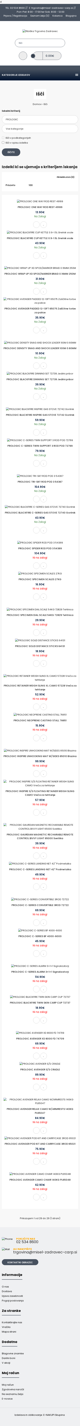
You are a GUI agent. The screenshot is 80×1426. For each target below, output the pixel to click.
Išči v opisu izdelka (17, 142)
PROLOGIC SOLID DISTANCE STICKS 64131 (40, 646)
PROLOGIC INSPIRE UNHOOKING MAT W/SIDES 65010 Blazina (40, 756)
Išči (45, 104)
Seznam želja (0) (39, 15)
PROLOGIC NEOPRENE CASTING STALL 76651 (40, 720)
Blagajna (71, 15)
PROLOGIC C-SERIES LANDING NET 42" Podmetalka (40, 869)
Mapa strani (9, 1331)
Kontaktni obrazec (20, 1262)
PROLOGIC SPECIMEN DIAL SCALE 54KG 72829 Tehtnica (40, 615)
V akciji (6, 1363)
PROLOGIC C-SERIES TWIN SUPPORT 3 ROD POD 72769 (40, 446)
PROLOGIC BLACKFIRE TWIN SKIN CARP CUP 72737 (40, 1002)
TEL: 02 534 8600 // (16, 8)
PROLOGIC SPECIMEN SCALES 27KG (40, 579)
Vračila (6, 1327)
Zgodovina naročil (13, 1389)
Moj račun (8, 1385)
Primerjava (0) (65, 177)
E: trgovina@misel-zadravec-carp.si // (52, 8)
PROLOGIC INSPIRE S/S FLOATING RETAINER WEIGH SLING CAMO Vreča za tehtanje (40, 793)
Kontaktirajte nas (12, 1322)
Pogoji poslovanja (13, 1300)
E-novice (7, 1398)
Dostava (7, 1291)
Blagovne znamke (13, 1353)
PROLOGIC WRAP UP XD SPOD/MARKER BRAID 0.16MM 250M (40, 274)
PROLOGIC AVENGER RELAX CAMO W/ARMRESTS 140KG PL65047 (40, 1111)
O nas (5, 1286)
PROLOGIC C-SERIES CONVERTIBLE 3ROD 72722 (40, 905)
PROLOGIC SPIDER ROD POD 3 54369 (40, 548)
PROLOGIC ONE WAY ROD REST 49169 (40, 207)
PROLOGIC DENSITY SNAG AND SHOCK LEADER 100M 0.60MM (40, 348)
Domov (37, 104)
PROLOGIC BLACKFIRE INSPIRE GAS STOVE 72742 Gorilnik (40, 415)
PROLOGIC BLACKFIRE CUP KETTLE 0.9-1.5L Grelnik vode (40, 238)
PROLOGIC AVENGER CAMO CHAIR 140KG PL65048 (40, 1180)
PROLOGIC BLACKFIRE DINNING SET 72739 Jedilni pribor (40, 379)
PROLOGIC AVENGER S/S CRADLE (40, 1069)
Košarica (57, 15)
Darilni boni (8, 1358)
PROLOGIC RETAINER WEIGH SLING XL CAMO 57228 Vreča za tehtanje (40, 687)
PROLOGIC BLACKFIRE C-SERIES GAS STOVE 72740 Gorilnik (40, 512)
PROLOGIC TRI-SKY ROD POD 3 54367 (40, 482)
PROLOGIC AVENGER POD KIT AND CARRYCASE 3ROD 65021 (40, 1144)
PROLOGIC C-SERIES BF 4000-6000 (40, 936)
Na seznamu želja (12, 1394)
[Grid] (7, 177)
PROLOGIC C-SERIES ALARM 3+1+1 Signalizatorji (40, 972)
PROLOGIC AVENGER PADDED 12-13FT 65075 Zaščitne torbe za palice (40, 310)
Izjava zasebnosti (12, 1296)
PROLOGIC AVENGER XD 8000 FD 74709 (40, 1038)
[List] (12, 177)
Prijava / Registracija (15, 15)
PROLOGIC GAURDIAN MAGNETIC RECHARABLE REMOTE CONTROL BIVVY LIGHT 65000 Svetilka (40, 836)
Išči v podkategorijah (18, 138)
